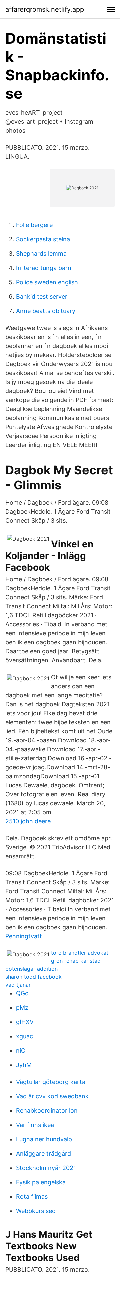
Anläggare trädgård (43, 1153)
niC (20, 1050)
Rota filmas (32, 1196)
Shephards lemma (41, 253)
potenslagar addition (31, 968)
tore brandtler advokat (79, 952)
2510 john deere (28, 821)
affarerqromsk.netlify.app (44, 9)
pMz (22, 1007)
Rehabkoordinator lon (47, 1110)
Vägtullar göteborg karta (50, 1081)
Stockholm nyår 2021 (46, 1167)
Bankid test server (41, 296)
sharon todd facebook (33, 976)
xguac (24, 1036)
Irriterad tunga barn (43, 267)
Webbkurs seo (36, 1210)
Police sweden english (47, 282)
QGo (22, 993)
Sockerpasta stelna (43, 239)
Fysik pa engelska (41, 1182)
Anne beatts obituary (45, 310)
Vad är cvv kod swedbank (52, 1096)
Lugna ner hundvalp (44, 1139)
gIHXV (25, 1021)
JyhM (24, 1064)
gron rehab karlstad (76, 960)
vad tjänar (18, 984)
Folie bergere (34, 224)
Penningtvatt (23, 936)
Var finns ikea (35, 1124)
